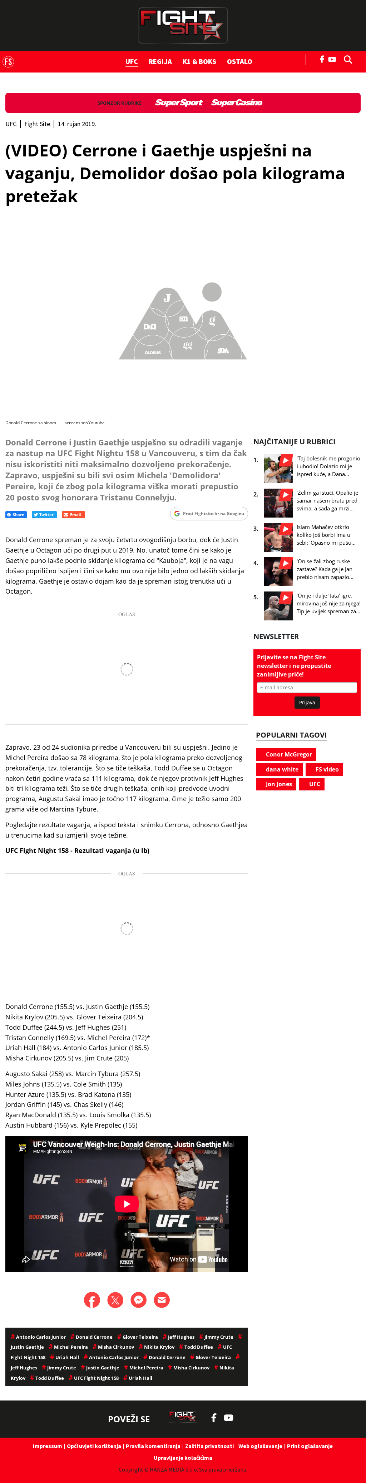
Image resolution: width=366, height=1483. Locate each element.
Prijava (307, 702)
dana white (281, 769)
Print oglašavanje (310, 1445)
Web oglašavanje (260, 1445)
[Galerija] (183, 318)
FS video (326, 769)
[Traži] (346, 59)
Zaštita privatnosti (209, 1445)
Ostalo (239, 61)
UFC (131, 61)
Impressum (47, 1445)
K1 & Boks (199, 61)
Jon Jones (278, 784)
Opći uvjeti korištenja (94, 1445)
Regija (160, 61)
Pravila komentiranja (153, 1445)
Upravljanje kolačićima (183, 1457)
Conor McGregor (288, 754)
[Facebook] (322, 58)
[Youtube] (334, 59)
